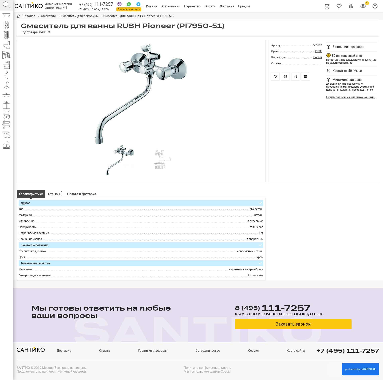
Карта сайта (296, 350)
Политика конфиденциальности (208, 368)
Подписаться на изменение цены (350, 97)
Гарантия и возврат (153, 350)
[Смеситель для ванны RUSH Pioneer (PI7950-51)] (141, 94)
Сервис (253, 350)
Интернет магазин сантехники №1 (58, 6)
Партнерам (192, 6)
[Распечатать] (295, 76)
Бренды (244, 6)
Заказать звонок (129, 9)
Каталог (152, 6)
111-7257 (96, 4)
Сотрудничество (207, 350)
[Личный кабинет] (375, 5)
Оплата (210, 6)
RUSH (318, 51)
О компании (171, 6)
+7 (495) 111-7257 (348, 350)
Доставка (227, 6)
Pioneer (317, 57)
